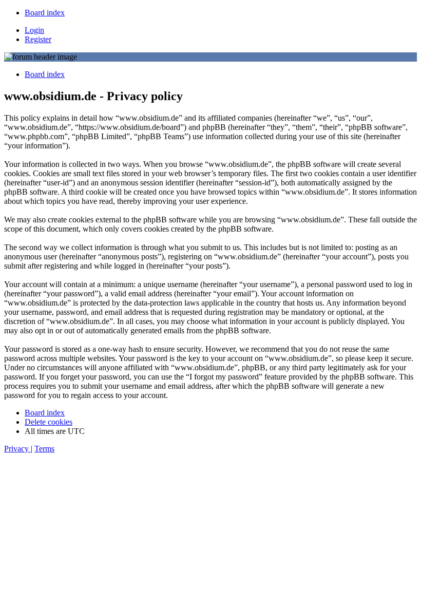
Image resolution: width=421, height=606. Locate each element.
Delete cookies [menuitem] (48, 422)
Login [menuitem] (34, 30)
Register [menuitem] (38, 39)
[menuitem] (45, 12)
